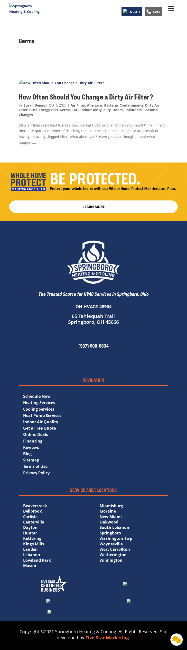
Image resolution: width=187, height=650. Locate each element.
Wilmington (111, 560)
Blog (27, 453)
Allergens (95, 105)
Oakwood (109, 522)
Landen (30, 549)
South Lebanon (114, 527)
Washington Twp (116, 538)
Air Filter (78, 105)
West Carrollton (115, 549)
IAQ (75, 110)
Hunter (30, 533)
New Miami (111, 516)
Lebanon (31, 554)
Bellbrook (32, 511)
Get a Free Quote (39, 428)
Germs (65, 110)
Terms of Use (35, 466)
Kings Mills (33, 544)
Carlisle (30, 516)
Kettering (32, 538)
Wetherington (113, 554)
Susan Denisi (34, 105)
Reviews (31, 447)
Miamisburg (111, 505)
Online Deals (35, 434)
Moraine (108, 511)
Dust (33, 110)
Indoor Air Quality (95, 110)
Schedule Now (37, 396)
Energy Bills (48, 110)
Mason (29, 565)
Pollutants (133, 110)
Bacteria (111, 105)
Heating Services (39, 402)
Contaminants (131, 105)
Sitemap (31, 460)
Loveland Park (37, 560)
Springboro (110, 533)
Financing (32, 441)
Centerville (33, 522)
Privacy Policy (36, 473)
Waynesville (111, 544)
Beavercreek (35, 505)
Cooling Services (38, 409)
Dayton (30, 527)
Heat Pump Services (42, 415)
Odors (117, 110)
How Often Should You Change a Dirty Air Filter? (87, 96)
